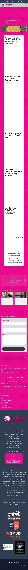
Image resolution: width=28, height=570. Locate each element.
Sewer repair (8, 61)
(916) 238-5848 (18, 1)
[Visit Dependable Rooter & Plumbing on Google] (19, 563)
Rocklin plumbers (16, 253)
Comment (4, 334)
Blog (2, 398)
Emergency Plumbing (6, 400)
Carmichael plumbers (17, 262)
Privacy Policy (11, 495)
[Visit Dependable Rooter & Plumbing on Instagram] (16, 563)
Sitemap (18, 495)
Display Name (5, 320)
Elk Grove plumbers (12, 258)
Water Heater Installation (7, 407)
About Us (14, 469)
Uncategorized (4, 405)
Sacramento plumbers (12, 251)
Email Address (6, 327)
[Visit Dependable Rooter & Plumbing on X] (14, 563)
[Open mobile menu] (26, 3)
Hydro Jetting (4, 402)
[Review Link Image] (14, 515)
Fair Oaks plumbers (16, 257)
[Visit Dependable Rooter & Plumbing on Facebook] (9, 563)
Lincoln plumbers (11, 255)
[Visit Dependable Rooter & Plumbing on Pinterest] (12, 563)
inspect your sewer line (17, 237)
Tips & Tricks (4, 404)
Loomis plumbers (11, 264)
